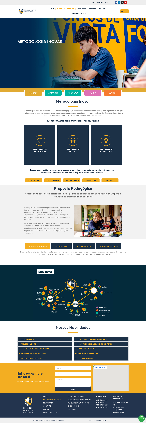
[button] (33, 180)
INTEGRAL (71, 409)
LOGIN (123, 11)
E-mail (57, 371)
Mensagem (59, 377)
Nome (57, 365)
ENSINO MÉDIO (73, 406)
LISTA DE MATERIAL (77, 13)
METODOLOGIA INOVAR (65, 9)
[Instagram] (122, 2)
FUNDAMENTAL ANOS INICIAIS (79, 400)
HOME (52, 9)
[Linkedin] (119, 2)
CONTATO (92, 9)
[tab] (37, 246)
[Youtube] (125, 2)
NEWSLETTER (81, 9)
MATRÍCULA (103, 9)
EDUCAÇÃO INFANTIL (76, 397)
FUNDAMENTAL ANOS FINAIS (78, 403)
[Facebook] (116, 2)
